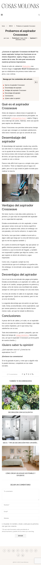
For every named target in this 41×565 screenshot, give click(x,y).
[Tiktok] (18, 555)
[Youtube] (22, 550)
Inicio (3, 26)
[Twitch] (35, 550)
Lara (7, 38)
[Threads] (22, 555)
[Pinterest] (17, 550)
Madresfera (26, 66)
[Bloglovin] (31, 550)
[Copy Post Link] (32, 374)
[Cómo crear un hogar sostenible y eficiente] (20, 458)
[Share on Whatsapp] (28, 374)
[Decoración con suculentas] (20, 397)
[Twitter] (8, 550)
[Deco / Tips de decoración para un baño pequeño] (20, 427)
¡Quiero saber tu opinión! (12, 98)
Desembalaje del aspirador (13, 87)
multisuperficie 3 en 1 (18, 118)
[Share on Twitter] (24, 374)
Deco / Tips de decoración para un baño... (20, 443)
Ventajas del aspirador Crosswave (15, 90)
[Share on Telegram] (30, 374)
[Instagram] (13, 550)
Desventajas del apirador (12, 93)
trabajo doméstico (22, 335)
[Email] (26, 550)
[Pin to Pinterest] (26, 374)
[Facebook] (4, 550)
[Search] (39, 15)
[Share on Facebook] (22, 374)
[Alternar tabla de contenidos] (35, 82)
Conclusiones (9, 95)
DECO (11, 26)
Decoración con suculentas (20, 412)
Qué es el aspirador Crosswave (15, 85)
